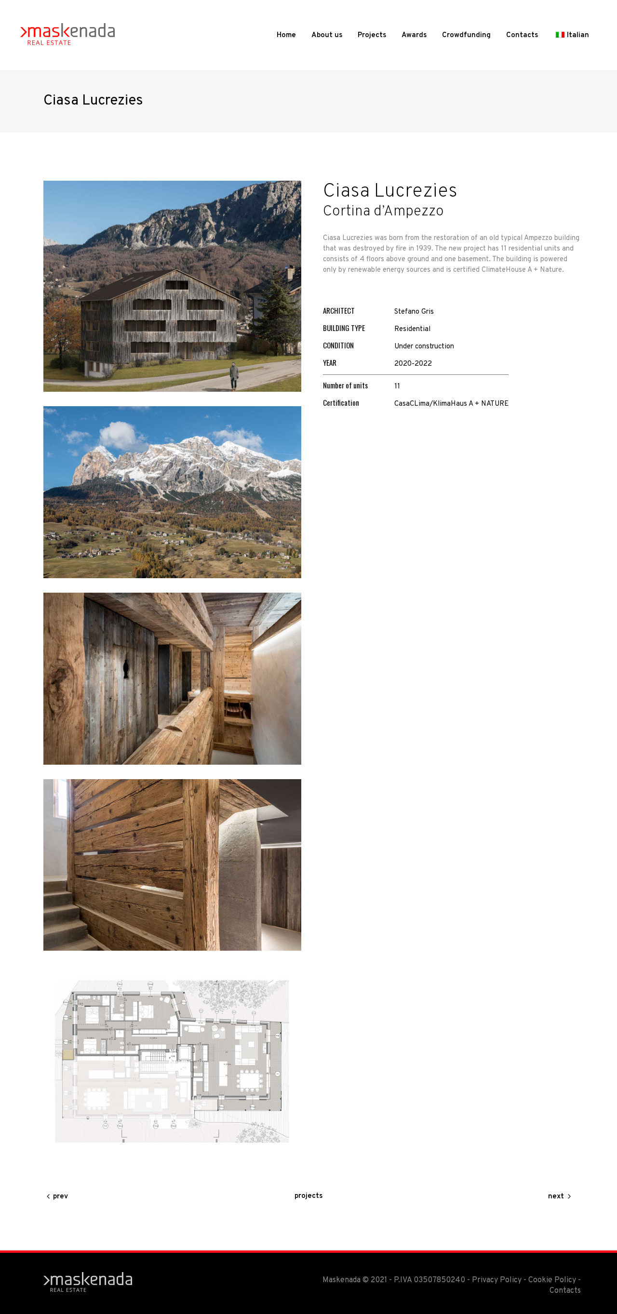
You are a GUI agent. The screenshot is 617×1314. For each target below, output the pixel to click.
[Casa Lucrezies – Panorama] (172, 492)
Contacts (565, 1291)
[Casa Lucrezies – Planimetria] (172, 1060)
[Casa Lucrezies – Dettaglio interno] (172, 679)
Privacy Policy (497, 1280)
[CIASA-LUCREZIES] (172, 286)
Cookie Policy (552, 1280)
